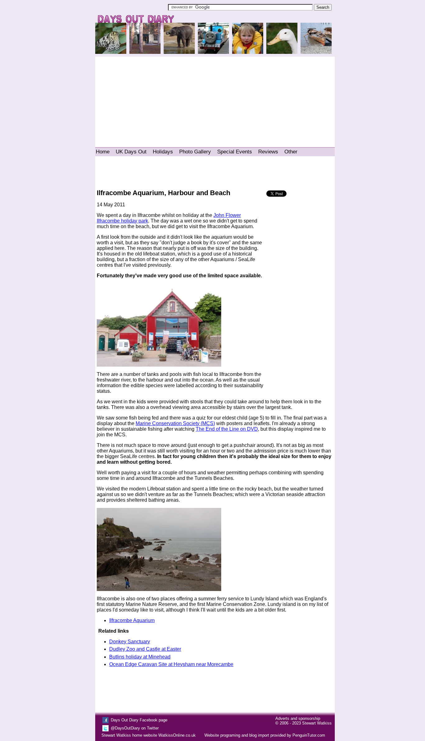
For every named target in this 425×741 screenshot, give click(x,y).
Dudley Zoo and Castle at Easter (145, 649)
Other (290, 152)
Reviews (268, 152)
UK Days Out (131, 152)
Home (103, 152)
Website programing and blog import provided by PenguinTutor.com (264, 735)
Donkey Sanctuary (129, 641)
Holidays (163, 152)
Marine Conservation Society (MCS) (175, 423)
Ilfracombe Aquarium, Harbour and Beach (163, 193)
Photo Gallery (195, 152)
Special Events (234, 152)
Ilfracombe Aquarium (132, 620)
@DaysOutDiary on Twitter (135, 728)
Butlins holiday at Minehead (139, 656)
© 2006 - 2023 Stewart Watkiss (303, 723)
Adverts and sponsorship (297, 718)
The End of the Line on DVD (227, 429)
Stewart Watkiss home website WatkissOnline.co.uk (148, 735)
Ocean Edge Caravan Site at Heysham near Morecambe (171, 664)
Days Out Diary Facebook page (139, 720)
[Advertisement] (215, 99)
